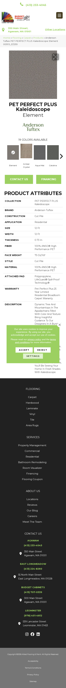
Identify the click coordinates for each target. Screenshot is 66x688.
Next (61, 151)
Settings (33, 356)
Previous (4, 151)
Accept (24, 350)
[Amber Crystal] (26, 151)
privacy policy (34, 339)
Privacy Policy (33, 674)
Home (6, 37)
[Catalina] (53, 152)
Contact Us (19, 179)
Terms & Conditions (33, 668)
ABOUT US (33, 491)
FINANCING (48, 179)
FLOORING (33, 389)
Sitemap (33, 681)
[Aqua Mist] (39, 152)
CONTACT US (33, 533)
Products (38, 37)
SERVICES (33, 437)
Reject (42, 350)
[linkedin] (38, 634)
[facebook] (32, 634)
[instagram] (27, 634)
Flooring (16, 37)
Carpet (27, 37)
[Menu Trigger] (59, 15)
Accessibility (33, 661)
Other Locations (55, 29)
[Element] (13, 152)
